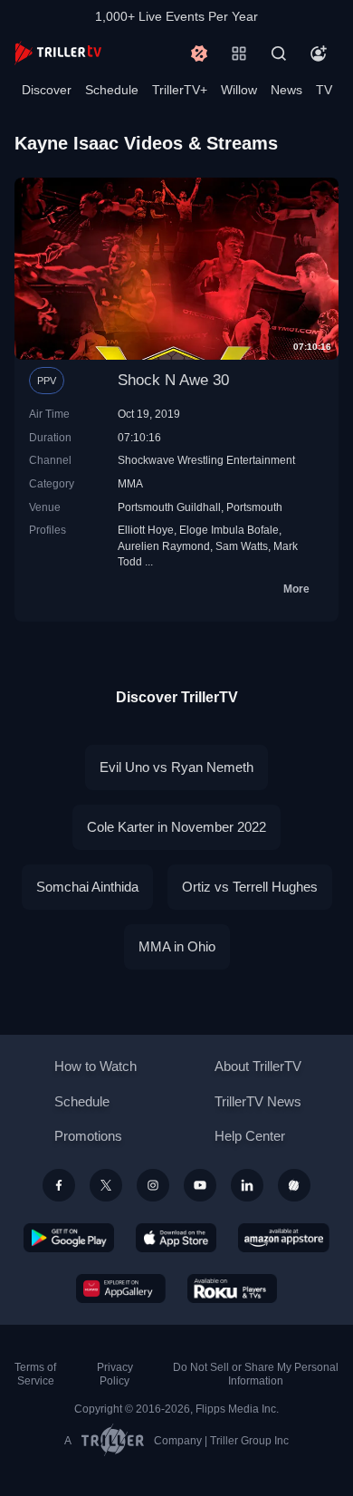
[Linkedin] (247, 1185)
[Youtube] (200, 1185)
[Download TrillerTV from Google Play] (69, 1237)
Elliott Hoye (146, 530)
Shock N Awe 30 (173, 380)
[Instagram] (153, 1185)
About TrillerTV (258, 1066)
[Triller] (294, 1185)
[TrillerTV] (57, 53)
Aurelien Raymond (164, 546)
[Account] (319, 53)
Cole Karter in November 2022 (176, 827)
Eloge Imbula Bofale (229, 530)
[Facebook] (59, 1185)
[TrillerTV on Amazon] (283, 1237)
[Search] (279, 53)
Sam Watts (241, 546)
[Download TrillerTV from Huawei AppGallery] (121, 1288)
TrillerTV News (258, 1101)
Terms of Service (35, 1374)
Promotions (88, 1136)
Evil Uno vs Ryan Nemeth (176, 767)
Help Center (250, 1136)
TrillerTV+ (179, 89)
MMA (130, 483)
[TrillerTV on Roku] (232, 1288)
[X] (106, 1185)
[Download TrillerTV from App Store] (176, 1237)
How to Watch (95, 1066)
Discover (47, 89)
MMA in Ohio (176, 946)
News (286, 89)
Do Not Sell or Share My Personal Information (256, 1374)
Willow (239, 89)
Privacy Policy (115, 1374)
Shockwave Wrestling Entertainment (206, 460)
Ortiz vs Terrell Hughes (250, 886)
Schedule (111, 89)
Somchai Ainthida (87, 886)
